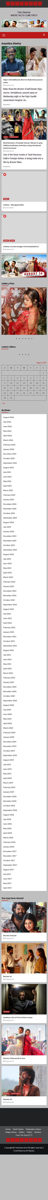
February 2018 (9, 852)
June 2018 (7, 834)
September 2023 (10, 559)
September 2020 (10, 710)
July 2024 (7, 537)
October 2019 (9, 760)
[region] (24, 315)
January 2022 (8, 642)
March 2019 (8, 792)
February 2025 (9, 505)
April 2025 (7, 495)
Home (6, 74)
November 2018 (9, 811)
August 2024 (8, 532)
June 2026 (7, 436)
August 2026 (8, 427)
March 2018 (8, 847)
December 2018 (9, 806)
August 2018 (8, 824)
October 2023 (9, 555)
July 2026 (7, 431)
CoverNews (18, 1160)
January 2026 (8, 459)
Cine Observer (24, 12)
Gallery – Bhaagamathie (13, 205)
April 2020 (7, 733)
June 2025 (7, 486)
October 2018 (9, 815)
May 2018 (7, 838)
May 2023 (7, 578)
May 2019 (7, 783)
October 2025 (9, 468)
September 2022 (10, 614)
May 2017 (7, 893)
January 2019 (8, 802)
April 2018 (7, 843)
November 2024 (9, 518)
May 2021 (7, 674)
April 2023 (7, 582)
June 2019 (7, 779)
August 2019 (8, 770)
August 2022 (8, 619)
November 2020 (9, 701)
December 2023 (9, 546)
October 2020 (9, 706)
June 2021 (7, 669)
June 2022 (7, 628)
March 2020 (8, 738)
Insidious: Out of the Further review (18, 1027)
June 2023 (7, 573)
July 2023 (7, 569)
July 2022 (7, 623)
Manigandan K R (9, 85)
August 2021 (8, 660)
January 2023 (8, 596)
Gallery (6, 199)
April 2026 (7, 445)
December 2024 (9, 514)
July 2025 (7, 482)
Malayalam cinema (33, 1139)
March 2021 (8, 683)
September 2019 (10, 765)
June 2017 (7, 888)
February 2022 (9, 637)
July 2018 (7, 829)
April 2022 (7, 633)
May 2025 (7, 491)
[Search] (44, 35)
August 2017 (8, 879)
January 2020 (8, 747)
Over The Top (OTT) (24, 1145)
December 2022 (9, 601)
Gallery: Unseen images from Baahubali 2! (21, 246)
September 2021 (10, 655)
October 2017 (9, 870)
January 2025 (8, 509)
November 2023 (9, 550)
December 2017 (9, 861)
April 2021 (7, 678)
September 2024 (10, 527)
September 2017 (10, 875)
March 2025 (8, 500)
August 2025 (8, 477)
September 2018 (10, 820)
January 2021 (8, 692)
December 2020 (9, 696)
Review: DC (7, 1109)
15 (43, 393)
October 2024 (9, 523)
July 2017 (7, 884)
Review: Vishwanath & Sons (14, 1068)
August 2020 (8, 715)
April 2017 (7, 897)
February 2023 (9, 591)
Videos (29, 1142)
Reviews (6, 939)
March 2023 (8, 587)
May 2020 (7, 728)
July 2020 (7, 719)
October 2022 (9, 610)
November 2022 (9, 605)
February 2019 (9, 797)
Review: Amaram (9, 945)
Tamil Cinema (14, 74)
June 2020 (7, 724)
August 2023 (8, 564)
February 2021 (9, 687)
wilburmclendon (9, 208)
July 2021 (7, 664)
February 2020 (9, 742)
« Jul (3, 413)
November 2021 (9, 646)
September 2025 (10, 473)
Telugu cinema (10, 1142)
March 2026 (8, 450)
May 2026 (7, 441)
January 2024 (8, 541)
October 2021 (9, 651)
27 (31, 403)
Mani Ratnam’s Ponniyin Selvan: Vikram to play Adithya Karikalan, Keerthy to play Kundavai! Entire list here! (23, 145)
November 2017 (9, 866)
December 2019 (9, 751)
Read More (6, 104)
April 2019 (7, 788)
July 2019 (7, 774)
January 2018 (8, 856)
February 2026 (9, 454)
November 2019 (9, 756)
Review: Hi (7, 986)
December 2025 (9, 463)
